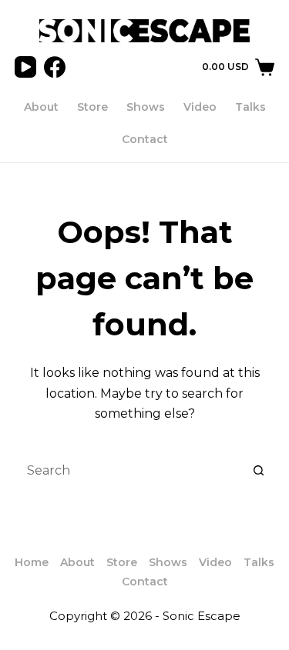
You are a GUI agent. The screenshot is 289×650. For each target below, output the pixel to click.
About (41, 107)
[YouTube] (25, 67)
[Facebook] (55, 67)
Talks (250, 107)
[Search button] (259, 470)
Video (200, 107)
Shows (145, 107)
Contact (145, 139)
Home (32, 562)
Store (92, 107)
